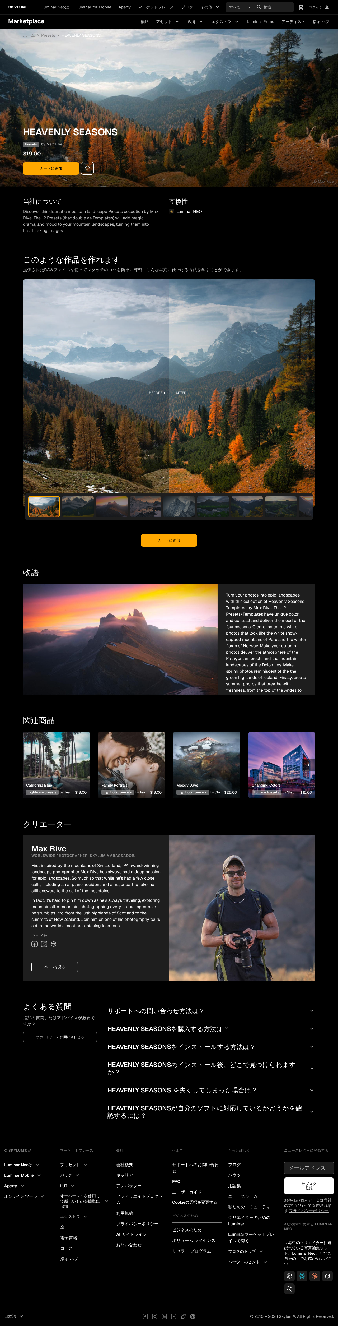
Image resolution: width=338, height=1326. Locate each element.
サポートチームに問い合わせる (60, 1037)
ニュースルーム (243, 1196)
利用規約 (124, 1213)
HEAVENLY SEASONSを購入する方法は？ (211, 1029)
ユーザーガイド (187, 1192)
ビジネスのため (187, 1230)
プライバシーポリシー (137, 1224)
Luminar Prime (260, 21)
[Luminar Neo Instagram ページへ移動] (154, 1316)
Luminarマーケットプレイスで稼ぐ (251, 1238)
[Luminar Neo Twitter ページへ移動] (183, 1316)
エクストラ (226, 21)
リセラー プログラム (191, 1251)
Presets (48, 35)
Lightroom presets (42, 792)
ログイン (319, 7)
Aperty (125, 7)
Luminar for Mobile (93, 7)
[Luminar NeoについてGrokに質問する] (327, 1276)
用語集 (234, 1186)
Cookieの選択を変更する (194, 1202)
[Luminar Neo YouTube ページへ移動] (173, 1316)
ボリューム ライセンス (193, 1240)
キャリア (124, 1175)
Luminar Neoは (55, 7)
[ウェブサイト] (53, 944)
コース (66, 1248)
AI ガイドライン (131, 1234)
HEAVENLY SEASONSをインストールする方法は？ (211, 1047)
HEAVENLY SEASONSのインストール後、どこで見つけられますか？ (211, 1068)
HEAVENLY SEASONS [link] (81, 35)
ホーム (29, 35)
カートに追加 (51, 168)
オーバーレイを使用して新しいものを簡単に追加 (85, 1201)
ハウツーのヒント (248, 1262)
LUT (68, 1186)
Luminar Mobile (23, 1175)
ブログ (187, 7)
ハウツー (236, 1175)
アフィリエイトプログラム (139, 1199)
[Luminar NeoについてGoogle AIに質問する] (289, 1288)
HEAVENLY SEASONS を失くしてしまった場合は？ (211, 1090)
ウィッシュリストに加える (56, 758)
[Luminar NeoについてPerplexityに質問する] (302, 1276)
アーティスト (293, 21)
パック (70, 1175)
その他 (210, 7)
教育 (196, 21)
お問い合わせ (129, 1245)
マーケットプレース (156, 7)
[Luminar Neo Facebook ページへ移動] (145, 1316)
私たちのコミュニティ (249, 1207)
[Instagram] (44, 944)
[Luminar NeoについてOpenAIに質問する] (289, 1276)
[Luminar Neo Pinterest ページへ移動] (192, 1316)
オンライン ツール (24, 1196)
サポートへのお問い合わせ (195, 1168)
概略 (145, 21)
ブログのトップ (246, 1251)
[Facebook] (34, 944)
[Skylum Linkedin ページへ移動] (164, 1316)
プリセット (74, 1165)
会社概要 (124, 1164)
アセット (168, 21)
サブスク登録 (309, 1185)
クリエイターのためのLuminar (249, 1221)
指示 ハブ (321, 21)
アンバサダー (129, 1186)
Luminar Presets (266, 792)
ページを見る (54, 967)
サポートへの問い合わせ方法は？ (211, 1011)
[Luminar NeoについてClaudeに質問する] (314, 1276)
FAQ (176, 1181)
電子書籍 (68, 1237)
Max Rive (54, 144)
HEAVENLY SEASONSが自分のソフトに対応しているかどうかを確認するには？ (211, 1112)
